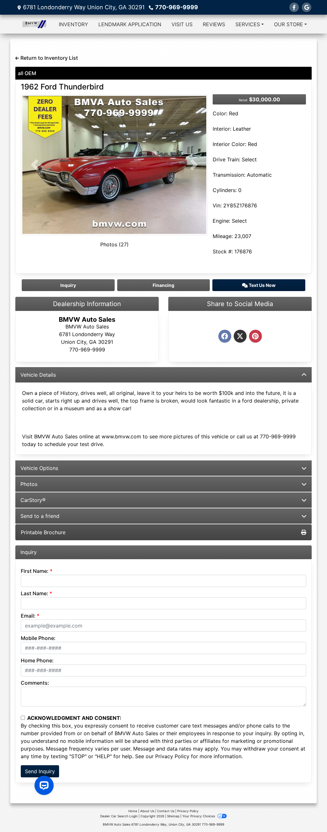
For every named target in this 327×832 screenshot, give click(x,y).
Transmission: (229, 175)
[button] (35, 164)
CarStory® (33, 500)
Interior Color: (229, 144)
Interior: (222, 129)
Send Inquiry (40, 771)
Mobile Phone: (38, 638)
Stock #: (223, 251)
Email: (28, 615)
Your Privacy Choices (199, 816)
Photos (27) (114, 244)
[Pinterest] (255, 336)
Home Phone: (37, 660)
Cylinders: (225, 190)
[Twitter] (240, 336)
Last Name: (34, 593)
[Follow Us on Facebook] (294, 7)
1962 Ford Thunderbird (62, 86)
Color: (220, 113)
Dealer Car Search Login (119, 816)
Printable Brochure (43, 532)
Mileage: (223, 236)
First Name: (35, 571)
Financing (163, 285)
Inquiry (68, 285)
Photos (28, 484)
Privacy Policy (172, 756)
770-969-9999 (176, 7)
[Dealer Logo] (34, 24)
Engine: (221, 221)
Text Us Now (262, 285)
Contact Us (165, 811)
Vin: (217, 205)
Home (132, 811)
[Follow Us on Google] (306, 7)
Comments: (35, 683)
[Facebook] (224, 336)
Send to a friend (39, 516)
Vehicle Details (38, 375)
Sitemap (173, 816)
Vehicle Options (39, 468)
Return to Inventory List (48, 58)
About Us (147, 811)
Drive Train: (226, 159)
